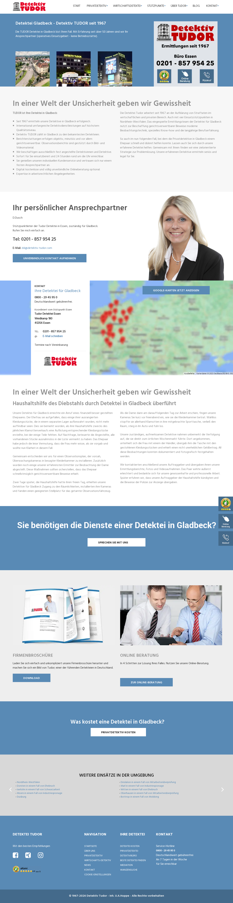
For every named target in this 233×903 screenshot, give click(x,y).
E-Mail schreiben (53, 336)
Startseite (90, 846)
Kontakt (211, 5)
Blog (196, 5)
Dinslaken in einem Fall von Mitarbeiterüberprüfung (148, 782)
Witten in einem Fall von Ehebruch (139, 789)
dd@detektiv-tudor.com (37, 248)
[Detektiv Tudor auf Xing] (28, 855)
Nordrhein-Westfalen (28, 782)
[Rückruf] (225, 538)
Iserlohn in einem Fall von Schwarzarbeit (38, 789)
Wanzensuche (128, 869)
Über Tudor (178, 5)
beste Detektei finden (133, 860)
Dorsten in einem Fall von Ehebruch (36, 786)
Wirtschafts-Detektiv (97, 860)
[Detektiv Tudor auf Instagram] (40, 855)
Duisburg (21, 796)
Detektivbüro (128, 855)
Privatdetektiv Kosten (118, 732)
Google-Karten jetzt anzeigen (176, 290)
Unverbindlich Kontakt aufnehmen (49, 258)
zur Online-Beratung (146, 682)
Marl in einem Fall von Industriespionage (142, 786)
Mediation (126, 865)
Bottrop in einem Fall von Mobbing (140, 796)
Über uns (89, 851)
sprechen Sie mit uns (113, 542)
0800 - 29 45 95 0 (165, 850)
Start (76, 5)
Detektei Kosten (129, 846)
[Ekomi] (225, 504)
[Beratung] (225, 521)
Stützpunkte (155, 5)
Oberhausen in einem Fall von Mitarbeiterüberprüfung (150, 793)
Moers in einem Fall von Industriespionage (39, 793)
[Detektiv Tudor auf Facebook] (15, 855)
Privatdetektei (129, 851)
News (87, 865)
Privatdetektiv (96, 5)
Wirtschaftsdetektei (127, 5)
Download (31, 678)
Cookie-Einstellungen (97, 874)
